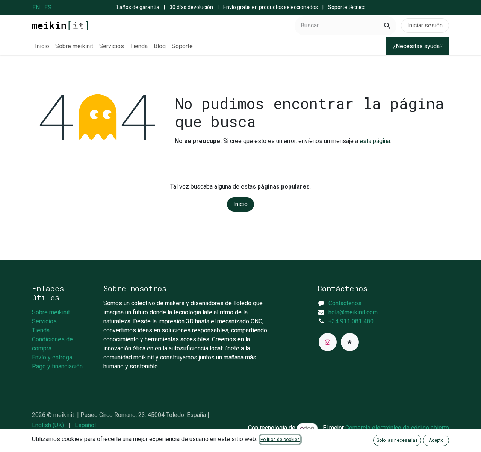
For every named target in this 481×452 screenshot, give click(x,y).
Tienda (41, 330)
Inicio (240, 204)
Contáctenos (345, 303)
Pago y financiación (57, 366)
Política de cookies (280, 439)
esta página (375, 141)
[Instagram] (328, 342)
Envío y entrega (52, 357)
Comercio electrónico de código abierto (397, 428)
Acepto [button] (436, 440)
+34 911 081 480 (351, 321)
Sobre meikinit (51, 312)
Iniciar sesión (425, 25)
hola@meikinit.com (353, 312)
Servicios (44, 321)
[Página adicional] (350, 342)
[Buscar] (387, 25)
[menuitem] (36, 7)
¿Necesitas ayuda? (418, 46)
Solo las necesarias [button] (397, 440)
